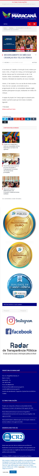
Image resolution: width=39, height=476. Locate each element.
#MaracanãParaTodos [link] (9, 109)
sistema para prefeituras (24, 445)
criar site (13, 445)
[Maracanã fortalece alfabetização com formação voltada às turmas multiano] (11, 181)
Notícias (34, 62)
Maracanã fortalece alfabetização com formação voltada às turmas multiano (11, 191)
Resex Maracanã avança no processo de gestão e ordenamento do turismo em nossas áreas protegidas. (20, 4)
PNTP (9, 456)
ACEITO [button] (13, 472)
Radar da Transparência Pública (22, 456)
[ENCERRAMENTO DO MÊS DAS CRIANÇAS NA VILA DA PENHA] (19, 44)
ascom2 (7, 62)
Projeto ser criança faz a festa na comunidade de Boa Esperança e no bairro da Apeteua (12, 147)
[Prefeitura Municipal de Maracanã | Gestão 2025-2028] (19, 15)
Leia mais (21, 467)
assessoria (15, 447)
